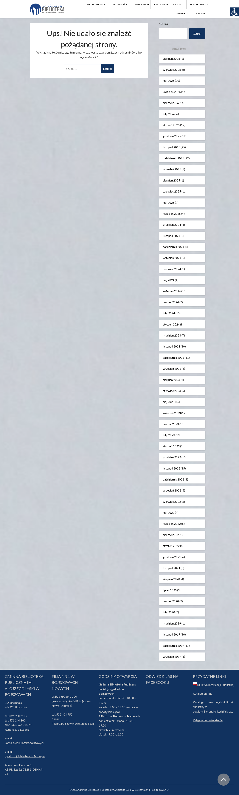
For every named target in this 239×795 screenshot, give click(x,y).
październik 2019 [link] (173, 645)
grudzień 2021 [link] (172, 557)
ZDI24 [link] (166, 789)
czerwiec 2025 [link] (172, 191)
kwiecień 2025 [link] (172, 213)
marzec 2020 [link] (171, 601)
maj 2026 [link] (168, 80)
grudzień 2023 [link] (172, 335)
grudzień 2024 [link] (172, 224)
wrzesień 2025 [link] (172, 169)
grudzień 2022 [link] (172, 457)
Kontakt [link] (200, 13)
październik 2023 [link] (173, 357)
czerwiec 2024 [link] (172, 269)
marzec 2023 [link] (171, 424)
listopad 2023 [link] (171, 346)
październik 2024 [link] (173, 246)
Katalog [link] (177, 4)
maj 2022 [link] (168, 512)
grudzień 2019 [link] (172, 623)
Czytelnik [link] (159, 4)
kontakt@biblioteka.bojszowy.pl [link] (24, 742)
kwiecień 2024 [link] (172, 291)
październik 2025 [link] (173, 158)
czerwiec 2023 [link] (172, 390)
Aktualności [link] (120, 4)
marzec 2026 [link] (171, 102)
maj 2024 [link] (168, 280)
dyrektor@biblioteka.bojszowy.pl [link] (25, 756)
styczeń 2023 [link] (171, 446)
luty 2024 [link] (169, 313)
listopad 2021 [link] (171, 568)
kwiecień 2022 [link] (172, 523)
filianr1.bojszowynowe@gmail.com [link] (73, 723)
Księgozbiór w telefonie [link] (208, 720)
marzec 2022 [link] (171, 534)
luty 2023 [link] (169, 435)
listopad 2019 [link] (171, 634)
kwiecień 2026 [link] (172, 91)
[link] (234, 11)
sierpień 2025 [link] (171, 180)
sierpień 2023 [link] (171, 379)
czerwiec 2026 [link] (172, 69)
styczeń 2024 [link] (171, 324)
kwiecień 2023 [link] (172, 413)
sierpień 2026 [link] (171, 58)
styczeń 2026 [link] (171, 125)
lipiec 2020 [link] (170, 590)
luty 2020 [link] (169, 612)
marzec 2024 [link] (171, 302)
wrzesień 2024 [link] (172, 257)
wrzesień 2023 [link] (172, 368)
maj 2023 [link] (168, 401)
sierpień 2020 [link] (171, 579)
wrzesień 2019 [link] (172, 656)
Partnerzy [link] (182, 13)
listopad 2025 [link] (171, 147)
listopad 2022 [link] (171, 468)
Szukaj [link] (197, 33)
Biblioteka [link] (140, 4)
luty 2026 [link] (169, 114)
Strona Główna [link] (96, 4)
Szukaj (164, 24)
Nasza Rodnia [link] (197, 4)
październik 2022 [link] (173, 479)
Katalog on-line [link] (202, 693)
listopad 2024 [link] (171, 235)
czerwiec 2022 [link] (172, 501)
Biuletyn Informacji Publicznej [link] (215, 684)
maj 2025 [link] (168, 202)
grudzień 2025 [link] (172, 136)
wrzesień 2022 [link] (172, 490)
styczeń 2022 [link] (171, 545)
